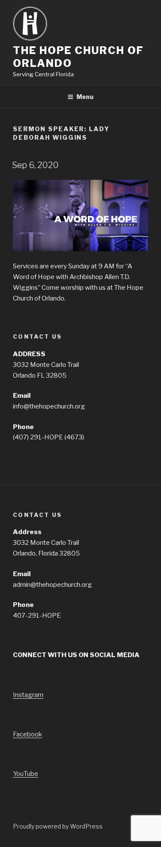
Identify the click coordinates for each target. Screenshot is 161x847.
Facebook (27, 734)
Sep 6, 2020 (35, 165)
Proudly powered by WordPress (58, 826)
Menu (85, 96)
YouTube (25, 774)
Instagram (28, 695)
